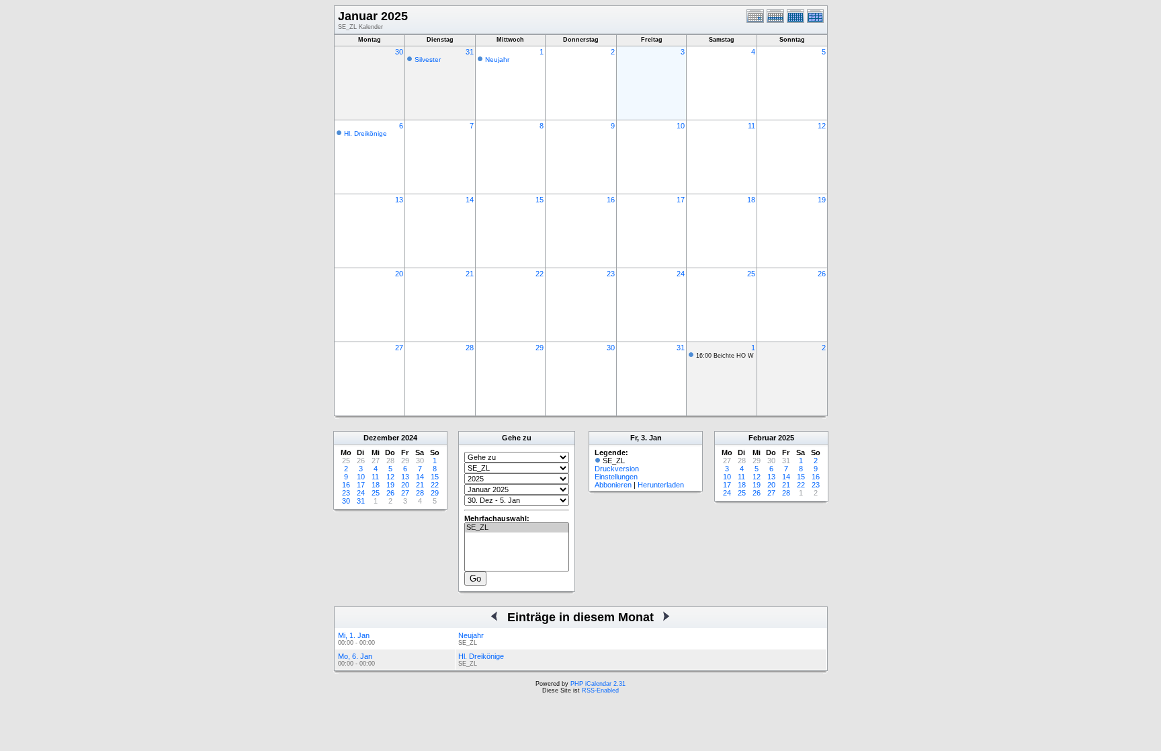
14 (470, 200)
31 (470, 52)
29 (539, 348)
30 (399, 52)
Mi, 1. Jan (354, 635)
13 (399, 200)
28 (470, 348)
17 (681, 200)
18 (751, 200)
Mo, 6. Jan (355, 656)
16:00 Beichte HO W (725, 355)
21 (470, 274)
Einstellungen (616, 477)
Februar (762, 438)
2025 (786, 438)
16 (611, 200)
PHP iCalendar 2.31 (598, 683)
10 (681, 126)
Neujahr (497, 59)
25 (751, 274)
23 (611, 274)
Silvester (428, 59)
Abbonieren (613, 485)
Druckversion (617, 469)
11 (751, 126)
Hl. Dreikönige (365, 133)
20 (399, 274)
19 (822, 200)
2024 (409, 438)
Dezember (381, 438)
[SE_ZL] (516, 527)
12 (822, 126)
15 (539, 200)
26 (822, 274)
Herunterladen (661, 485)
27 (399, 348)
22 (539, 274)
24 (681, 274)
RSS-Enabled (600, 690)
